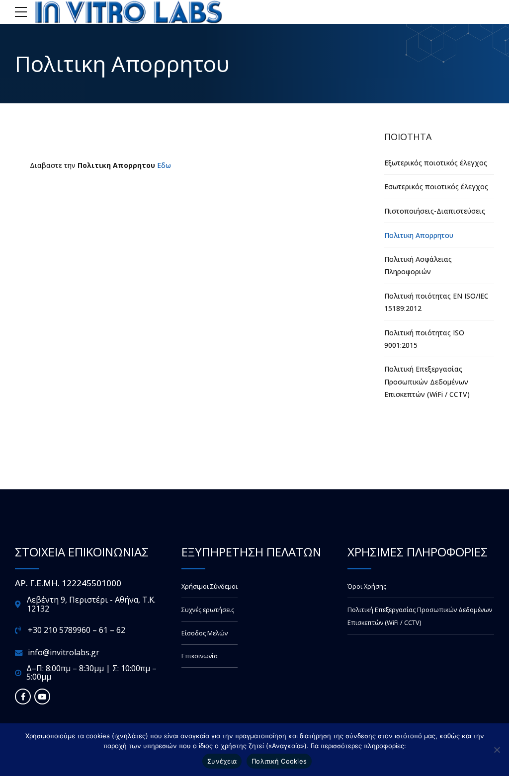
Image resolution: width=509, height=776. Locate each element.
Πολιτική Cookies (279, 761)
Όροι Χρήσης (366, 586)
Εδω (164, 165)
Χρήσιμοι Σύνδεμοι (209, 586)
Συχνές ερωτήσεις (207, 610)
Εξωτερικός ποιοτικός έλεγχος (435, 162)
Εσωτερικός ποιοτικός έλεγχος (436, 186)
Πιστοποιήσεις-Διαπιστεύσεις (434, 211)
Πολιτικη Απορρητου (418, 235)
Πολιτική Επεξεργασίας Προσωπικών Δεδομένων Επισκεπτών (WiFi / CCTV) (427, 381)
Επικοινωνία (199, 656)
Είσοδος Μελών (204, 633)
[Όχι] (497, 750)
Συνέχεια (222, 761)
